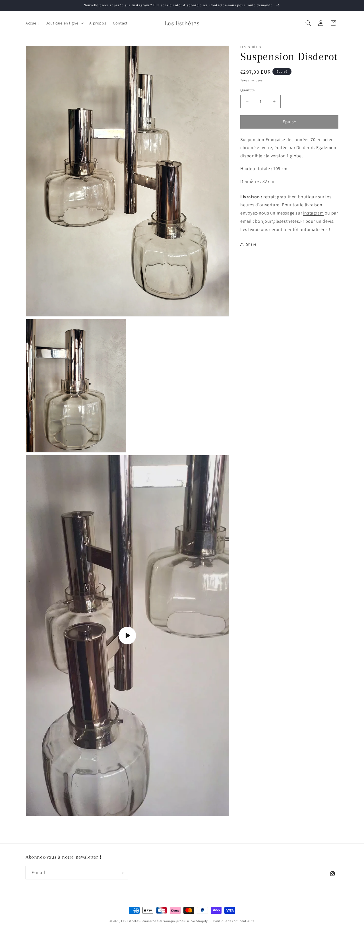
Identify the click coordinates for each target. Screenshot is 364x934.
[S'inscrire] (121, 873)
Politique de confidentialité (234, 921)
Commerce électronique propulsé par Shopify (174, 921)
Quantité (247, 90)
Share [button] (251, 244)
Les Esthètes (130, 921)
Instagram (313, 213)
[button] (64, 23)
